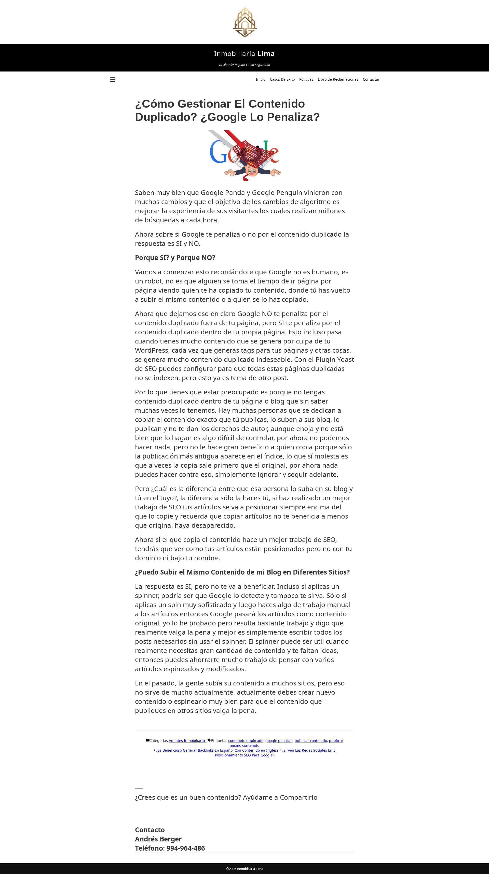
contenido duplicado (245, 740)
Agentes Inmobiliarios (188, 740)
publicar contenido (311, 740)
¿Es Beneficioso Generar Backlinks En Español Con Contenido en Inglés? (217, 750)
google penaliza (279, 740)
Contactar (371, 79)
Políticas (306, 79)
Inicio (260, 79)
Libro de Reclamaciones (338, 79)
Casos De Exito (282, 79)
